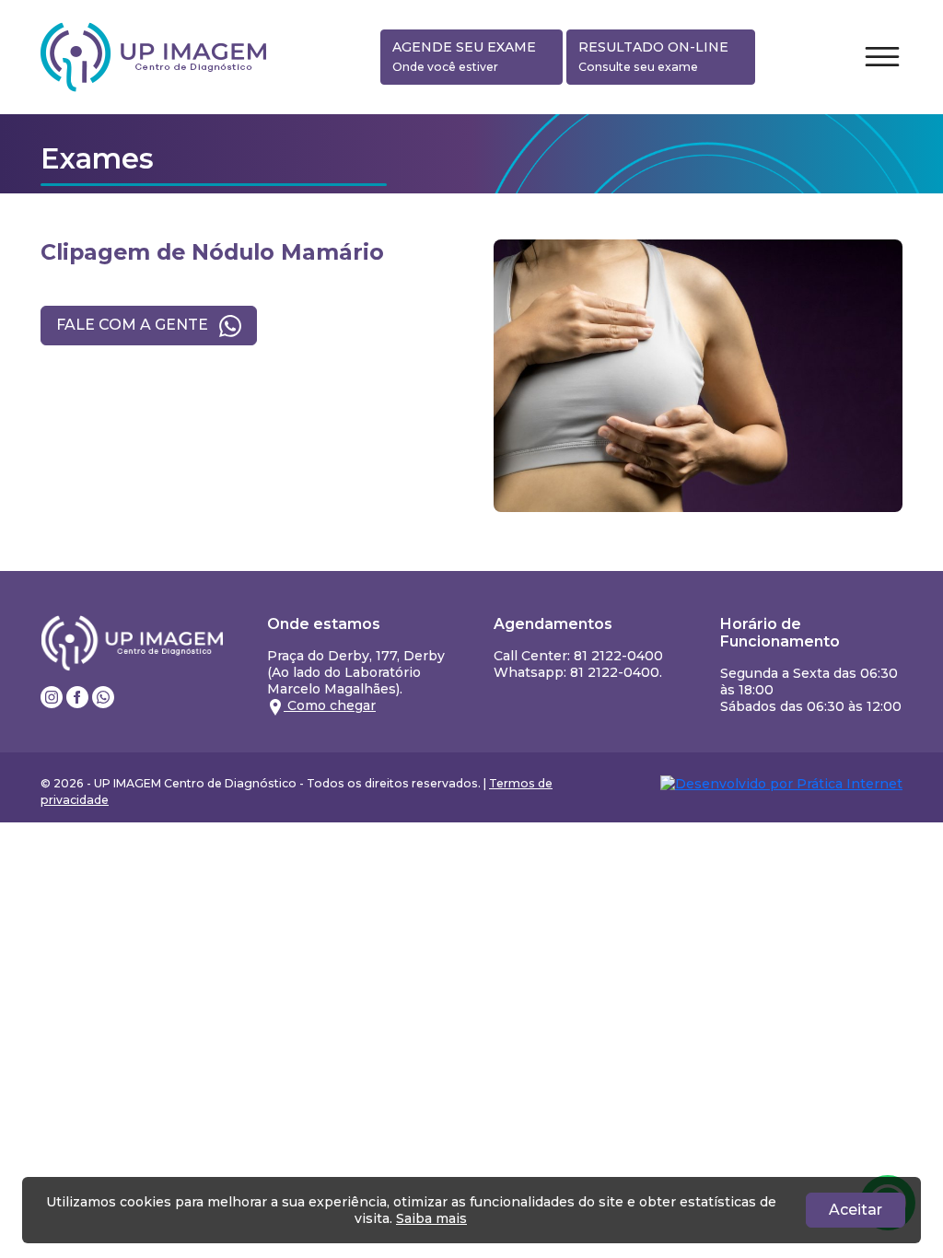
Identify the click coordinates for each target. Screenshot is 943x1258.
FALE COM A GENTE (134, 324)
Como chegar (330, 705)
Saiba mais (431, 1218)
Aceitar (855, 1209)
